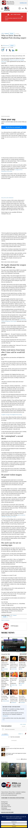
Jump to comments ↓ (5, 620)
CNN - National (13, 615)
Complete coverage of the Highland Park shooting (11, 414)
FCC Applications (17, 793)
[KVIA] (8, 8)
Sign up (24, 724)
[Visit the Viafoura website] (24, 759)
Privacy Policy (12, 792)
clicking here (5, 715)
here (3, 719)
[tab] (5, 734)
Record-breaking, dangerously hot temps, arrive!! (13, 19)
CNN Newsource (5, 45)
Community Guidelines (20, 792)
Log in (21, 724)
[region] (14, 742)
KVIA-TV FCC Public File (7, 793)
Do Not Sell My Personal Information (9, 795)
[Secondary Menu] (3, 8)
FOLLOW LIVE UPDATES (7, 197)
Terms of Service (4, 792)
